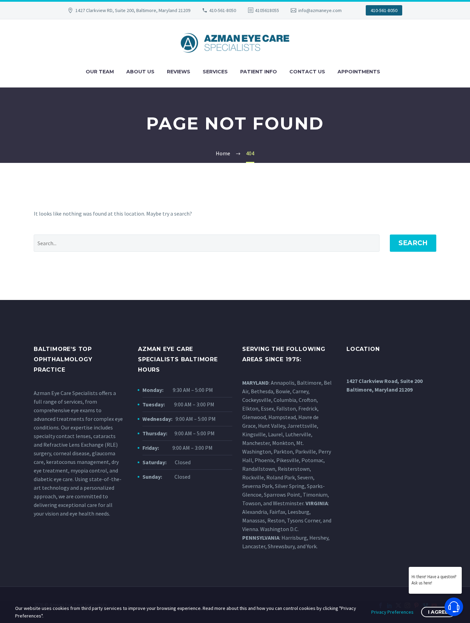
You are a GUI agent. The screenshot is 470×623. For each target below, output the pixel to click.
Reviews (178, 72)
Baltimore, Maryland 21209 (379, 389)
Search (413, 243)
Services (215, 72)
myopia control (89, 470)
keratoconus (61, 461)
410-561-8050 (222, 10)
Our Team (100, 72)
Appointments (359, 72)
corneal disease (71, 453)
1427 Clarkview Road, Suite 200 (384, 380)
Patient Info (258, 72)
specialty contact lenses (62, 436)
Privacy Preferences (392, 612)
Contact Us (307, 72)
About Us (140, 72)
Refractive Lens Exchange (73, 444)
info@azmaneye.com (320, 10)
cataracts (104, 436)
